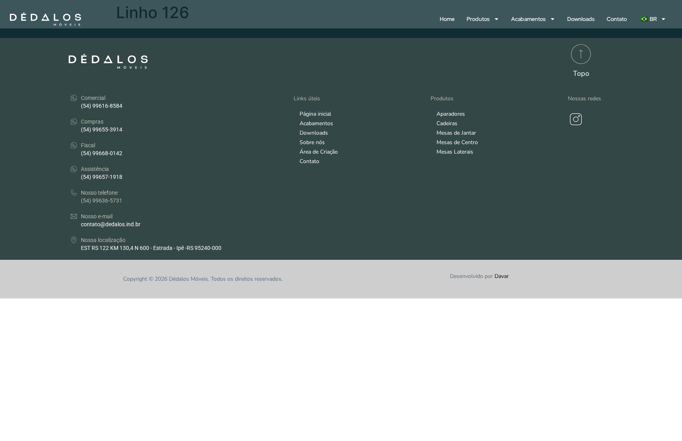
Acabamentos (528, 19)
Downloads (581, 19)
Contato (617, 19)
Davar (502, 276)
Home (447, 19)
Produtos (478, 19)
